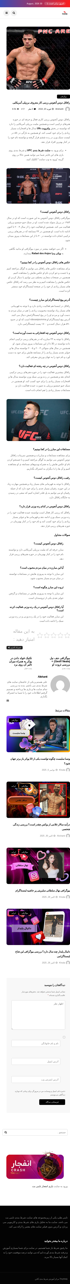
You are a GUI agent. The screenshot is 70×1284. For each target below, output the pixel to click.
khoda (62, 770)
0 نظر (30, 109)
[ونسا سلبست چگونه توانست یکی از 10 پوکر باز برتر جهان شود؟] (38, 734)
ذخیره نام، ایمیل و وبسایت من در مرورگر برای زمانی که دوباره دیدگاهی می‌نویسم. (40, 1093)
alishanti (59, 109)
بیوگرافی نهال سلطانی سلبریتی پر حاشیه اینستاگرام (42, 890)
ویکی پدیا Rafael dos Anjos (46, 253)
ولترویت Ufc (43, 128)
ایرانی (13, 786)
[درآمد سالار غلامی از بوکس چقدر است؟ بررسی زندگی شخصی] (38, 800)
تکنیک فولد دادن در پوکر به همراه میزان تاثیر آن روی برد (20, 663)
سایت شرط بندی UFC (38, 150)
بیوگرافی (63, 97)
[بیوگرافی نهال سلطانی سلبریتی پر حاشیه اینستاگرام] (38, 866)
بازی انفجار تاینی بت (42, 1186)
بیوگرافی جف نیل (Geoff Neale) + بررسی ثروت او (60, 663)
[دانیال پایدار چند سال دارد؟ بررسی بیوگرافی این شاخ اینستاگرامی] (38, 927)
